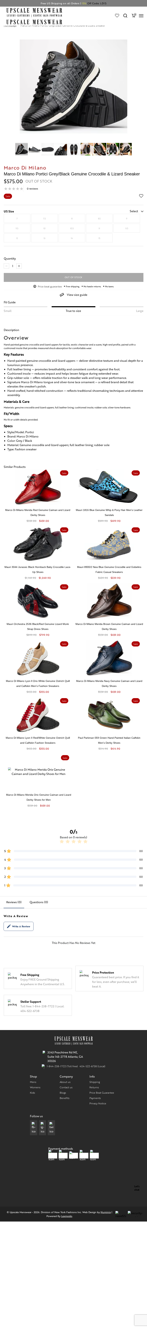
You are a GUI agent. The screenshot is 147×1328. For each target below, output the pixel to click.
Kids (32, 1092)
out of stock (73, 277)
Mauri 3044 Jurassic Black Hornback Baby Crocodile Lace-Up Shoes (37, 569)
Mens (33, 1081)
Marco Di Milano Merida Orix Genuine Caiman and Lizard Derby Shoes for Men (38, 797)
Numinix (106, 1212)
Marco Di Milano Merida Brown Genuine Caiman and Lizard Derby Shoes (109, 626)
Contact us (66, 1087)
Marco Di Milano (25, 167)
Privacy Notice (97, 1103)
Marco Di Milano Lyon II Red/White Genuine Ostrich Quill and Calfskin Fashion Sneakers (38, 740)
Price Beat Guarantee (101, 1092)
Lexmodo (66, 1216)
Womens (35, 1087)
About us (65, 1081)
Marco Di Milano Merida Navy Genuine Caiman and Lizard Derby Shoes (109, 683)
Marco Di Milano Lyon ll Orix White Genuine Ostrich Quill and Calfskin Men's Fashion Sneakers (38, 683)
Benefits (64, 1098)
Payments (95, 1098)
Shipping (94, 1081)
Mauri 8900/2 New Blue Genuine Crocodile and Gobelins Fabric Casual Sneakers (109, 569)
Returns (94, 1087)
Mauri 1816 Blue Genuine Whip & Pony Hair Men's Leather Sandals (109, 512)
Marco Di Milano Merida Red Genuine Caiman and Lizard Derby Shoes (37, 512)
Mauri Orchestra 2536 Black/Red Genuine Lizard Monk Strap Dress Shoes (38, 626)
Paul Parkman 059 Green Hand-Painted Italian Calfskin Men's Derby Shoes (109, 740)
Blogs (63, 1092)
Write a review (21, 926)
